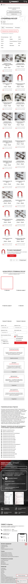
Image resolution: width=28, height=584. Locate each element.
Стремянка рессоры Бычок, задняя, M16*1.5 (7, 220)
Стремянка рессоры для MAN (8, 452)
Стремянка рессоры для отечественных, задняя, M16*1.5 (7, 162)
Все (3, 27)
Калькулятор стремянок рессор (9, 31)
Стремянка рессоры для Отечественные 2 (11, 444)
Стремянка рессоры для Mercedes (9, 453)
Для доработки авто (5, 564)
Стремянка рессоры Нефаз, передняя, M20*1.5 (20, 239)
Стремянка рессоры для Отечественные (11, 433)
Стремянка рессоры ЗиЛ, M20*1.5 (7, 182)
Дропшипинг (3, 563)
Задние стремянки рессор (7, 431)
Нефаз (11, 39)
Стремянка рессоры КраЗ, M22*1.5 (20, 201)
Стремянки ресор (4, 545)
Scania (11, 43)
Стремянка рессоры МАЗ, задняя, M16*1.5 (20, 122)
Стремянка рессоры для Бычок (9, 446)
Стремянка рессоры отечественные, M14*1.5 (20, 64)
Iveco (2, 47)
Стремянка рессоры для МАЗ (8, 436)
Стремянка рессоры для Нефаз (9, 439)
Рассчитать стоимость (20, 342)
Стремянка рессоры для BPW (8, 450)
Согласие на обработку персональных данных (9, 580)
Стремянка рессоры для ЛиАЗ (8, 441)
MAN (2, 45)
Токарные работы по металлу (6, 554)
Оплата (2, 573)
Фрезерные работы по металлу (7, 555)
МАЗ (19, 37)
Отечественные (9, 27)
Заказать (12, 255)
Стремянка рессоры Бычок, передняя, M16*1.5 (20, 141)
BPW (19, 43)
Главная (4, 21)
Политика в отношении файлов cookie (8, 579)
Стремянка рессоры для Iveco (8, 457)
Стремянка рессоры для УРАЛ (8, 442)
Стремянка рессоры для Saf (8, 455)
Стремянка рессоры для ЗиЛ (8, 434)
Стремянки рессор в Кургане (7, 23)
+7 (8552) (26, 1)
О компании (3, 568)
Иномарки (17, 27)
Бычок (19, 41)
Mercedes (12, 45)
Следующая (22, 260)
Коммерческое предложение (14, 11)
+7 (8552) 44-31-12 (22, 536)
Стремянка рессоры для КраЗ (8, 438)
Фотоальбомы (3, 569)
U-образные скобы (4, 546)
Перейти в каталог (14, 358)
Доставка (3, 572)
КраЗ (2, 39)
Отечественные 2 (14, 41)
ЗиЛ (11, 37)
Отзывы (2, 570)
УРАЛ (2, 41)
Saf (19, 45)
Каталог (3, 22)
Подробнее (14, 371)
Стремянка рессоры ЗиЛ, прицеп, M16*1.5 (20, 84)
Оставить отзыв (14, 467)
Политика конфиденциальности (7, 577)
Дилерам (2, 561)
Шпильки (2, 547)
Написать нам (14, 14)
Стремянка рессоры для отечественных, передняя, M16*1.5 (7, 141)
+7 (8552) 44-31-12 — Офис (8, 529)
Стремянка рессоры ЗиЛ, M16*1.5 (7, 84)
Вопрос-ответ (3, 575)
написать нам (6, 534)
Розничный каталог (4, 560)
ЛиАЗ (19, 39)
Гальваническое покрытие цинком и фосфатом (10, 556)
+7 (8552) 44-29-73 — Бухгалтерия (10, 530)
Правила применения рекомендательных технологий (11, 582)
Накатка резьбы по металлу (6, 552)
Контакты (3, 574)
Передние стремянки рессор (8, 430)
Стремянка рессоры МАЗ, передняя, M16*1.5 (7, 103)
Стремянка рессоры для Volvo (8, 447)
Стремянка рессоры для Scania (9, 449)
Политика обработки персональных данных (9, 578)
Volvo (2, 43)
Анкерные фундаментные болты (7, 549)
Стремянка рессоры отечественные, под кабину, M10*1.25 (7, 64)
